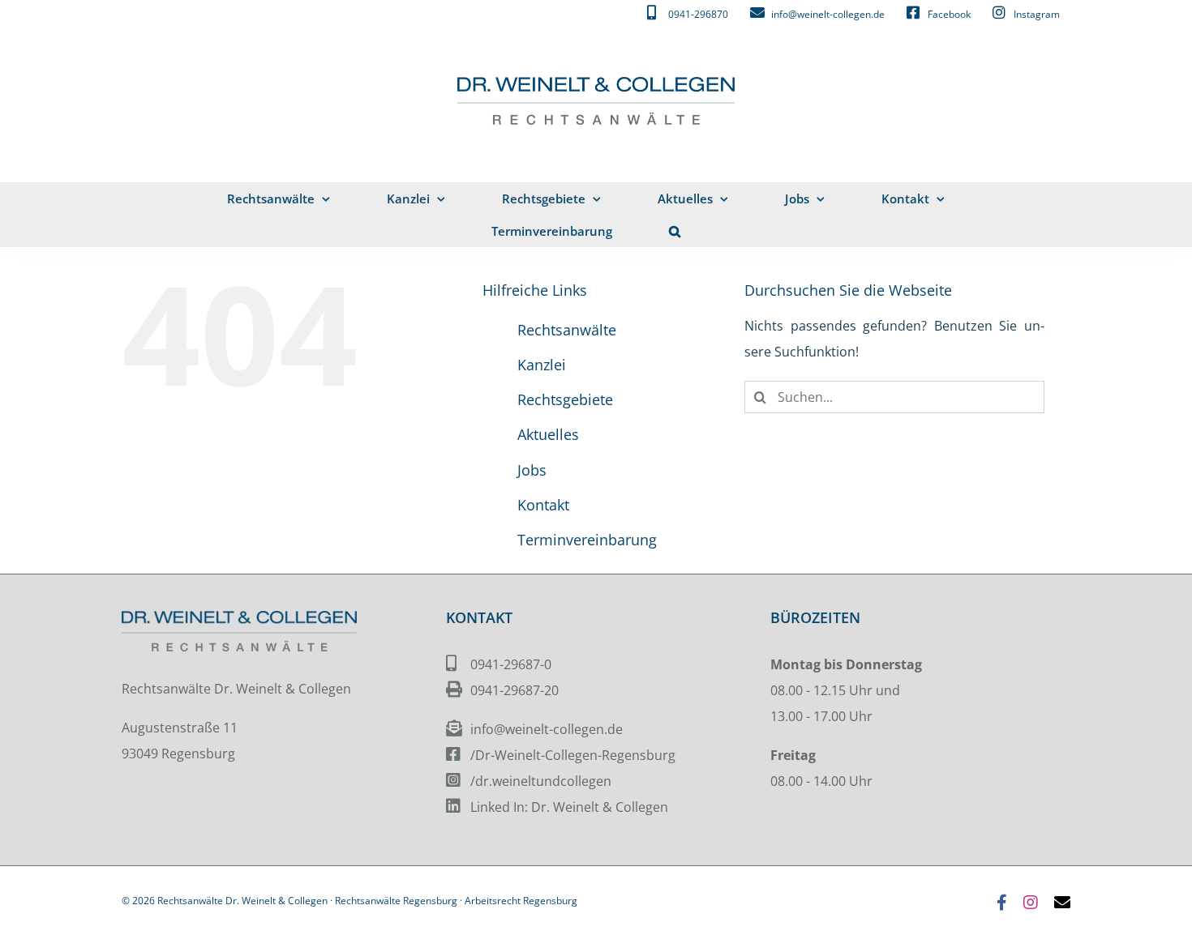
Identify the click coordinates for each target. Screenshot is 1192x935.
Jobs (532, 470)
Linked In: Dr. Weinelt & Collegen (569, 807)
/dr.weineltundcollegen (540, 781)
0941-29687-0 (510, 664)
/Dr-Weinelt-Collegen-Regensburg (572, 755)
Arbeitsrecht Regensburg (521, 900)
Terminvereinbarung (587, 539)
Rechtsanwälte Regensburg (396, 900)
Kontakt (543, 504)
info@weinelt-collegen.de (546, 729)
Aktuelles (548, 434)
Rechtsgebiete (565, 399)
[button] (675, 231)
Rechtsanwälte (566, 329)
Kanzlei (541, 364)
